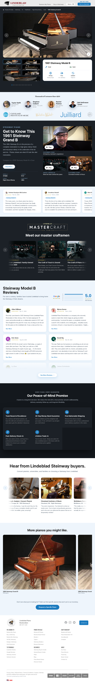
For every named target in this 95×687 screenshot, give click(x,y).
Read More (9, 166)
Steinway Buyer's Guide (40, 650)
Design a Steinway (11, 642)
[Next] (90, 488)
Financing (63, 654)
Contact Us (84, 623)
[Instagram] (70, 622)
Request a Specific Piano (47, 607)
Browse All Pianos (38, 632)
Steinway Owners (11, 654)
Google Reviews (11, 652)
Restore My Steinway (12, 637)
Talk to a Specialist (84, 4)
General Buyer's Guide (39, 652)
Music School (64, 657)
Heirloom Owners (11, 657)
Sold (45, 9)
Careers (36, 672)
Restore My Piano (45, 4)
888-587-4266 (84, 1)
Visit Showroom (11, 644)
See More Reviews (46, 375)
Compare (63, 639)
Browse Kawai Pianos (39, 634)
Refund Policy (18, 672)
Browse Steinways (39, 644)
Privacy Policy (10, 672)
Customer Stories (11, 650)
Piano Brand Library (39, 659)
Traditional (27, 9)
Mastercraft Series (66, 632)
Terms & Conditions (28, 672)
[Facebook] (65, 622)
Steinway (17, 9)
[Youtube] (74, 622)
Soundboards (64, 637)
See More (9, 328)
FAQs (35, 654)
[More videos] (90, 250)
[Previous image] (6, 35)
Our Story (63, 650)
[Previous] (5, 488)
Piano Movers (64, 652)
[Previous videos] (5, 250)
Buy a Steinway (59, 4)
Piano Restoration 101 (66, 634)
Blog (35, 657)
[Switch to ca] (11, 680)
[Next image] (88, 35)
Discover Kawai (38, 662)
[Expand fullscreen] (89, 54)
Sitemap (41, 672)
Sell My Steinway (11, 639)
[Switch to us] (8, 680)
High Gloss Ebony (37, 9)
